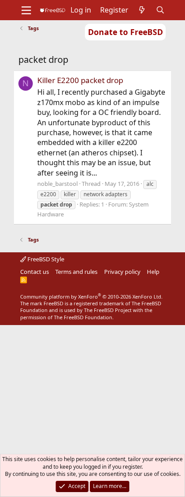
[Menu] (26, 10)
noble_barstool (57, 184)
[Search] (160, 9)
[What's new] (142, 9)
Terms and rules (76, 272)
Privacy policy (122, 272)
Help (153, 272)
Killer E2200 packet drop (80, 80)
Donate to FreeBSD (125, 31)
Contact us (34, 272)
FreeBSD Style (45, 259)
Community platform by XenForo (91, 296)
